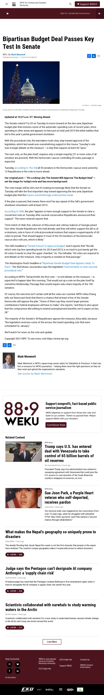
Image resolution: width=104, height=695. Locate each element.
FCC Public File (45, 669)
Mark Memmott (18, 54)
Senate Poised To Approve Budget (46, 246)
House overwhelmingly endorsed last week (50, 195)
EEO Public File (66, 660)
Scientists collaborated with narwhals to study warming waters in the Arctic (50, 607)
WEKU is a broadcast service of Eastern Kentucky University (47, 661)
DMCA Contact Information (86, 666)
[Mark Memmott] (9, 361)
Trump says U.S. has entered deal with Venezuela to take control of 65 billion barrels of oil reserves (69, 453)
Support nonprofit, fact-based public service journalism (71, 406)
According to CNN (14, 211)
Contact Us (85, 660)
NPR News (49, 442)
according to (26, 167)
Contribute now (56, 424)
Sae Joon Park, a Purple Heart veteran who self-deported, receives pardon (69, 498)
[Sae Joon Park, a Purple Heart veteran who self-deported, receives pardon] (23, 498)
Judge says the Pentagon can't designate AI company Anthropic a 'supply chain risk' (48, 571)
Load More (52, 642)
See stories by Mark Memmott (35, 373)
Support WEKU (66, 666)
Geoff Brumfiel (10, 578)
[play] (7, 13)
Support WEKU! (88, 4)
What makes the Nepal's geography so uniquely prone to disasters (50, 534)
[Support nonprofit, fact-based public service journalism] (21, 414)
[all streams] (100, 13)
